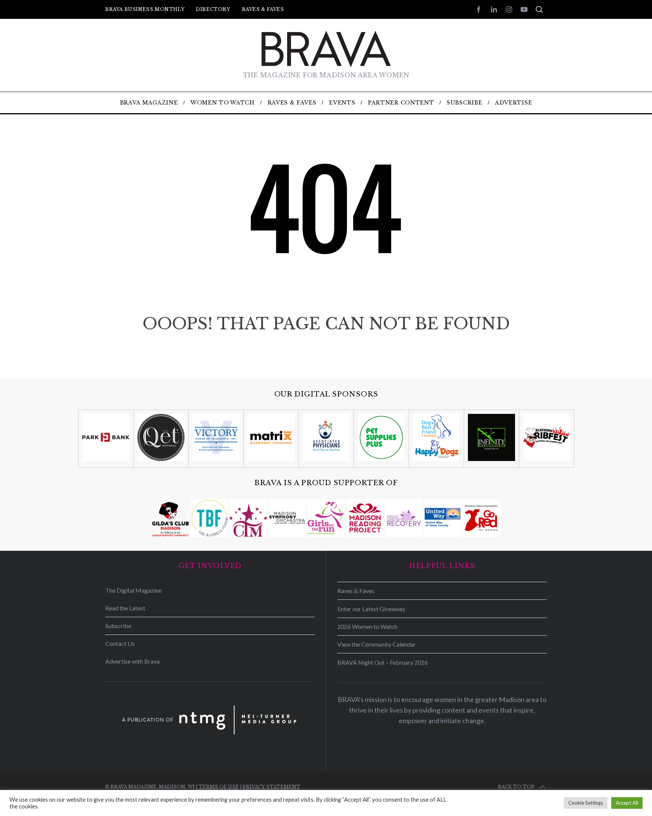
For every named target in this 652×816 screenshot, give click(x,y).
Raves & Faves (263, 9)
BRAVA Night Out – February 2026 (382, 662)
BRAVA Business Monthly (145, 9)
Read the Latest (125, 608)
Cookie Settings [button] (585, 803)
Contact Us (120, 643)
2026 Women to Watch (367, 626)
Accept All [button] (627, 803)
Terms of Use (218, 787)
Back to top (516, 787)
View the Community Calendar (376, 644)
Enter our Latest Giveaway (371, 608)
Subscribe (118, 625)
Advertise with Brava (132, 661)
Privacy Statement (271, 787)
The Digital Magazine (133, 590)
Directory (213, 9)
